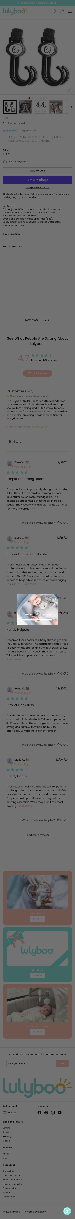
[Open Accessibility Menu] (67, 1211)
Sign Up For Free (37, 621)
